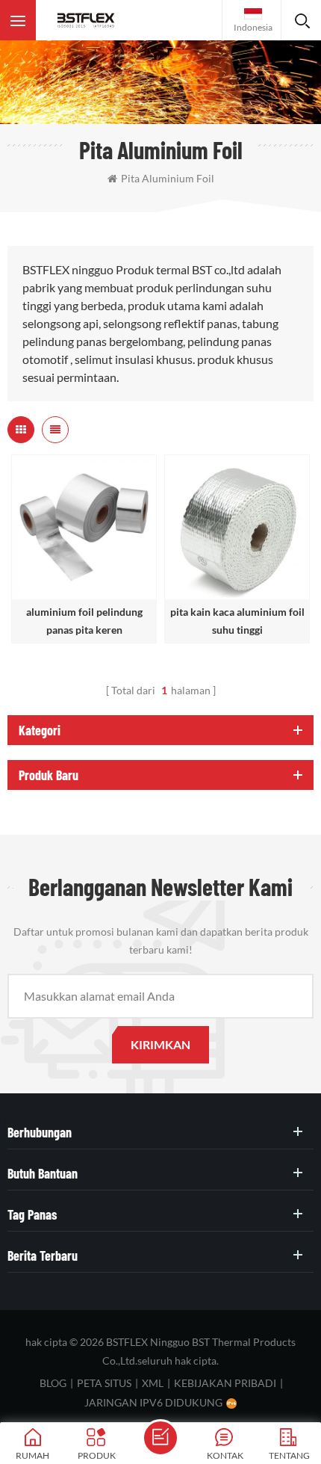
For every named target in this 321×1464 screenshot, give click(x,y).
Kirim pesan (160, 1438)
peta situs (104, 1383)
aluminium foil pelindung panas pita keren (84, 620)
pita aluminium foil (167, 178)
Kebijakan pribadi (225, 1383)
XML (152, 1383)
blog (53, 1383)
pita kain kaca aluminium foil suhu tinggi (237, 620)
